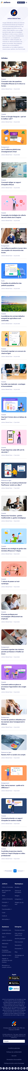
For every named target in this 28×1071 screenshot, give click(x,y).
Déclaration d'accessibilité (14, 1059)
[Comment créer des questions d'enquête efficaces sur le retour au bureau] (14, 69)
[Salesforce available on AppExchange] (14, 988)
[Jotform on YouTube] (21, 1068)
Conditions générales (14, 1048)
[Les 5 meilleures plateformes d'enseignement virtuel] (14, 137)
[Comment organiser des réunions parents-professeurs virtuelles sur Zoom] (14, 637)
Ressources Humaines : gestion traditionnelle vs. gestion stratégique (13, 517)
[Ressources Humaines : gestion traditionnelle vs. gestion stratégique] (14, 503)
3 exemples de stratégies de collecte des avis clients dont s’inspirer (13, 216)
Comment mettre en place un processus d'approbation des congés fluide (13, 686)
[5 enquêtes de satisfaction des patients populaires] (14, 271)
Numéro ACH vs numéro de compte (13, 755)
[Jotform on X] (4, 1068)
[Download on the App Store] (14, 983)
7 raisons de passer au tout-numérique (10, 582)
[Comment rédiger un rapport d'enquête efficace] (14, 170)
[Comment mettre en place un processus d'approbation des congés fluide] (14, 672)
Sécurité (14, 1055)
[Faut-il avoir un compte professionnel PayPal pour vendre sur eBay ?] (14, 470)
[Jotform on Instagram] (24, 1068)
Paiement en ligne (6, 480)
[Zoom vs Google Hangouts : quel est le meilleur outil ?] (14, 104)
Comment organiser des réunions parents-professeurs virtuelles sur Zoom (12, 651)
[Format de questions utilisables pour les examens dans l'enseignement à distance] (14, 707)
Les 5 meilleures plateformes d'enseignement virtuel (10, 150)
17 (15, 871)
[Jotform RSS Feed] (15, 1068)
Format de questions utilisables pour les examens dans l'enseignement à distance (13, 722)
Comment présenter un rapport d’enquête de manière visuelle (11, 819)
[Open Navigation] (26, 2)
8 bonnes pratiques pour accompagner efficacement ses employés (11, 616)
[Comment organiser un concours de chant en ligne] (14, 339)
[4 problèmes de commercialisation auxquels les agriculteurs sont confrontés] (14, 304)
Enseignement (5, 147)
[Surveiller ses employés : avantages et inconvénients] (14, 372)
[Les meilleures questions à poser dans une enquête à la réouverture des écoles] (14, 236)
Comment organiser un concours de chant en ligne (13, 352)
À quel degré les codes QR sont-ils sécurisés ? (12, 451)
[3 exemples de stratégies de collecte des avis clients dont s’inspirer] (14, 203)
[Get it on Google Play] (14, 978)
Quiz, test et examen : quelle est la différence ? (12, 786)
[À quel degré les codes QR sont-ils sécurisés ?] (14, 437)
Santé (3, 281)
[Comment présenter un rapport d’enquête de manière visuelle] (14, 806)
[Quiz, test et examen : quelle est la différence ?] (14, 773)
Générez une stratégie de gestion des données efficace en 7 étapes (13, 550)
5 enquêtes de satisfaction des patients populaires (11, 284)
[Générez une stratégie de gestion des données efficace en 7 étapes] (14, 536)
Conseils (3, 79)
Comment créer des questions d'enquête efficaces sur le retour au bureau (13, 83)
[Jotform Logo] (5, 2)
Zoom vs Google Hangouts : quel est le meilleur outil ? (13, 118)
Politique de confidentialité (14, 1052)
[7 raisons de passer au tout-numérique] (14, 569)
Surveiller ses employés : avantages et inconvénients (13, 385)
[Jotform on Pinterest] (18, 1068)
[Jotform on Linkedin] (7, 1068)
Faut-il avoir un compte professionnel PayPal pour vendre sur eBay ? (13, 484)
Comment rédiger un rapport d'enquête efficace (11, 183)
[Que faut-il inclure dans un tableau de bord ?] (14, 404)
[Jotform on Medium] (9, 1068)
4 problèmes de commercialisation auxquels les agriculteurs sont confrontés (13, 318)
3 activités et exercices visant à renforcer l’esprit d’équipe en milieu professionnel (13, 853)
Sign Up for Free (21, 2)
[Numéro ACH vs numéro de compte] (14, 742)
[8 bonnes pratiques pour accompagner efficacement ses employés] (14, 602)
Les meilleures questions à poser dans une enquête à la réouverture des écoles (14, 250)
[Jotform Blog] (12, 1068)
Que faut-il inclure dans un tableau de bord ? (13, 418)
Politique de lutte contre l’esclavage (14, 1063)
